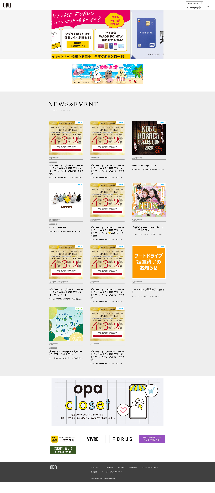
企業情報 (121, 467)
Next (161, 35)
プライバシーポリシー (149, 467)
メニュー (209, 6)
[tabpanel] (107, 34)
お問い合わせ (132, 467)
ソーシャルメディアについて (110, 472)
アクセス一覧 (108, 467)
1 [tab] (106, 56)
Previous (53, 35)
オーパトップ (95, 467)
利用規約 (94, 472)
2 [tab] (108, 56)
